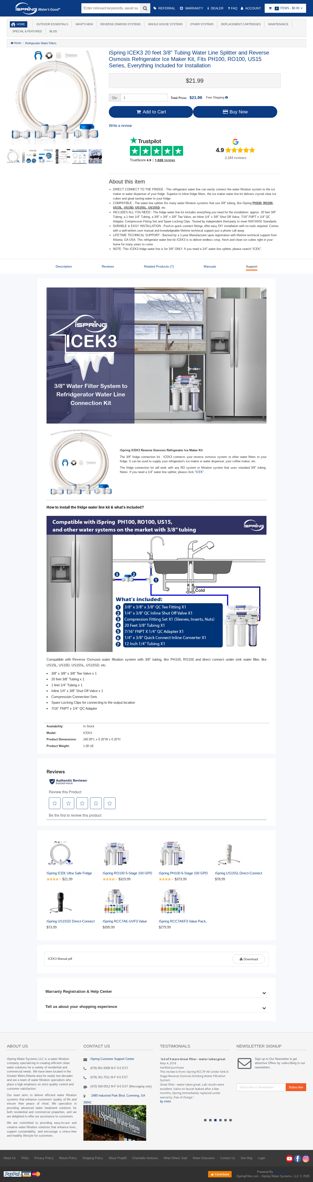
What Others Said (175, 1158)
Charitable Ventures (145, 1158)
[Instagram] (306, 1158)
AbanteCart (281, 1172)
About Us (9, 1158)
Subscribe (296, 1087)
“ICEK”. (200, 472)
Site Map (247, 1158)
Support (251, 266)
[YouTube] (289, 1158)
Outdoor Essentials (51, 24)
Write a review (120, 125)
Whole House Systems (165, 24)
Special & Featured (26, 31)
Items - (287, 8)
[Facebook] (297, 1158)
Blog (52, 31)
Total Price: (186, 97)
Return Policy (68, 1158)
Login (261, 1158)
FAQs (25, 1158)
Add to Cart (154, 111)
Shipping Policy (92, 1158)
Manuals (210, 266)
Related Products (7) (159, 266)
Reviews (108, 266)
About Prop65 (118, 1158)
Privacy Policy (44, 1158)
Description (64, 266)
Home (21, 24)
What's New (83, 24)
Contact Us (227, 1158)
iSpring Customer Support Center (112, 1059)
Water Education (204, 1158)
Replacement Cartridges (240, 24)
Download (250, 959)
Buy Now (238, 111)
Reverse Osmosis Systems (120, 24)
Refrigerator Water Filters (40, 43)
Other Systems (201, 24)
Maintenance (277, 24)
